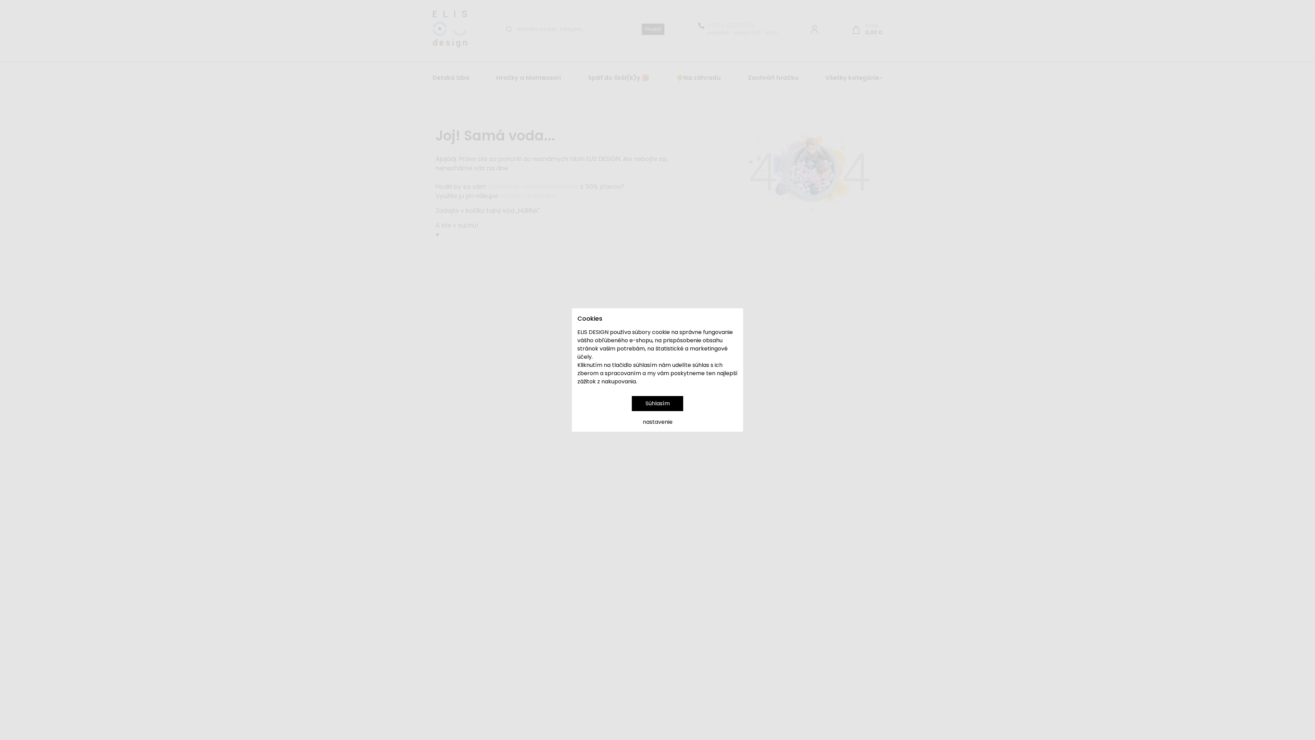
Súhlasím (658, 403)
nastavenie (658, 422)
